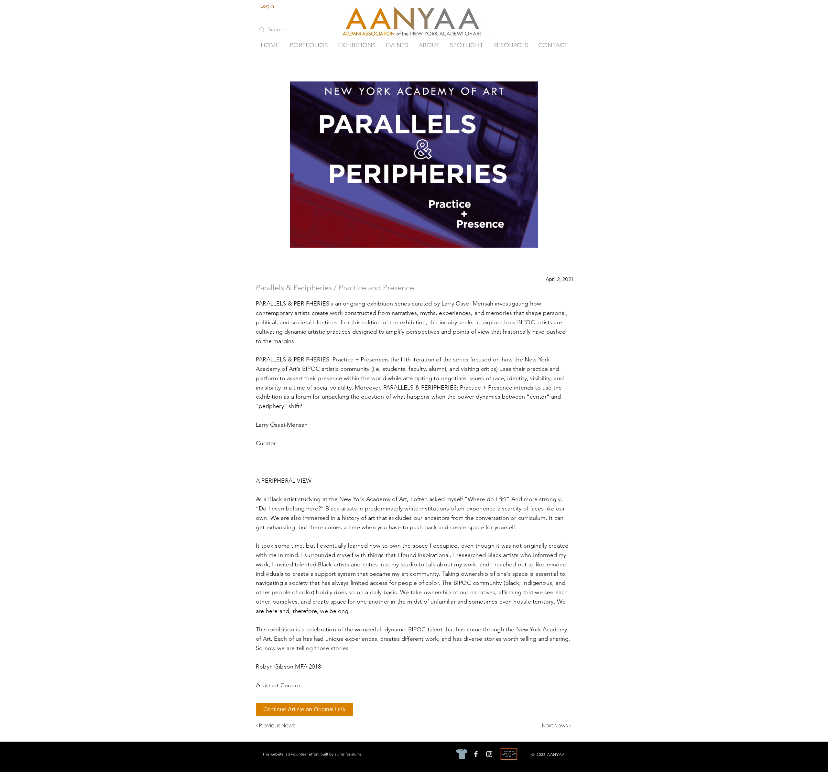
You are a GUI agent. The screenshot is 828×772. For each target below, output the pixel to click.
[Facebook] (476, 754)
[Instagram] (489, 754)
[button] (309, 45)
